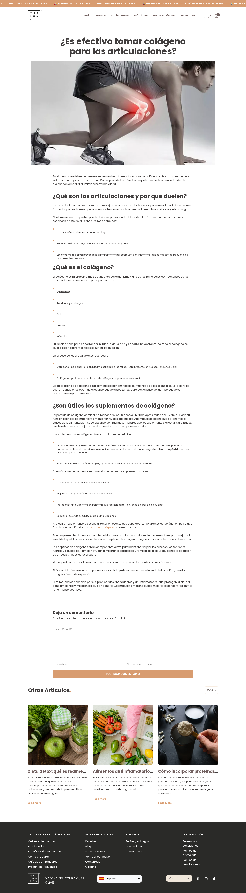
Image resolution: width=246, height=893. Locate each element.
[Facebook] (198, 878)
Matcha (101, 15)
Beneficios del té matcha (44, 851)
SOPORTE (133, 834)
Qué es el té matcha (41, 841)
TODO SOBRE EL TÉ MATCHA (49, 834)
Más (210, 690)
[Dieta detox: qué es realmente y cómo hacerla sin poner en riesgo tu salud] (58, 735)
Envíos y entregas (137, 841)
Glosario (90, 867)
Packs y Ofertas (164, 15)
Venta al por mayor (98, 857)
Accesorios (188, 15)
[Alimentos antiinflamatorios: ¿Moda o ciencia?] (123, 735)
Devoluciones (134, 846)
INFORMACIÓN (192, 834)
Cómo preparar (38, 857)
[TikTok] (214, 878)
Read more (34, 803)
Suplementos (120, 15)
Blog (88, 846)
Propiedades (36, 846)
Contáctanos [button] (179, 878)
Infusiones (141, 15)
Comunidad (92, 862)
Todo (87, 15)
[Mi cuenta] (210, 16)
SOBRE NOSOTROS (99, 834)
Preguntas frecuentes (42, 867)
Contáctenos (134, 851)
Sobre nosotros (95, 851)
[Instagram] (206, 878)
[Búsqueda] (203, 16)
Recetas (90, 841)
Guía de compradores (42, 862)
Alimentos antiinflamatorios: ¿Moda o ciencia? (141, 771)
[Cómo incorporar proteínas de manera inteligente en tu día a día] (188, 735)
